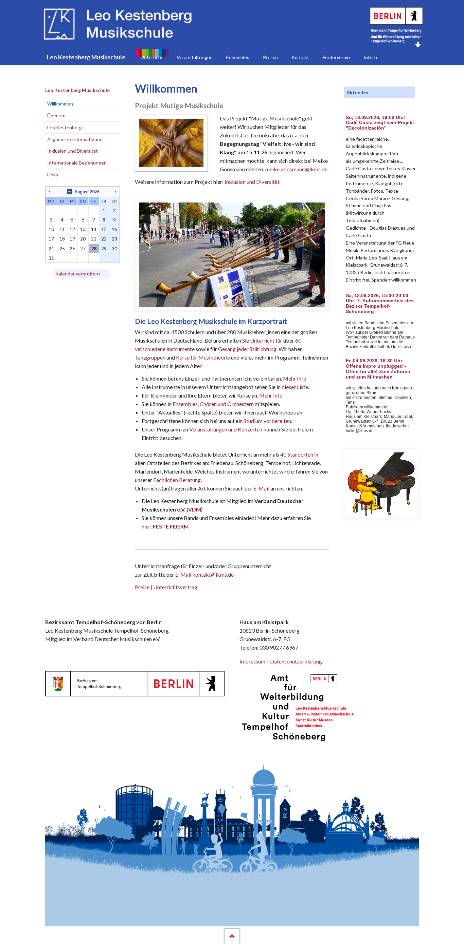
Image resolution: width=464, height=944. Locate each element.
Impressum (252, 661)
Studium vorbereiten (267, 421)
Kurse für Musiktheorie (203, 357)
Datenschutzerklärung (296, 661)
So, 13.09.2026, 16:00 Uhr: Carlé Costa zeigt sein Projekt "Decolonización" (380, 123)
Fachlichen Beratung (176, 480)
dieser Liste (295, 387)
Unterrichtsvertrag (175, 587)
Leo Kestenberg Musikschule (77, 90)
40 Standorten (296, 454)
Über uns (57, 115)
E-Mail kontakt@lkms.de (204, 574)
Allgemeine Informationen (75, 139)
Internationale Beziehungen (77, 163)
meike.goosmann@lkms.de (296, 169)
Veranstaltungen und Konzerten (225, 429)
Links (52, 174)
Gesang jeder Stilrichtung (247, 349)
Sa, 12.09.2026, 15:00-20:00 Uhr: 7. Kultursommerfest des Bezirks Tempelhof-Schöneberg (380, 303)
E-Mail (261, 488)
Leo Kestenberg (64, 127)
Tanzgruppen (150, 357)
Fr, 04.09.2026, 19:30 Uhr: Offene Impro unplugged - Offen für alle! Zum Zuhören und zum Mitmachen (378, 368)
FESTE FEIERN (170, 526)
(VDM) (194, 509)
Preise (142, 587)
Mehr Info (294, 378)
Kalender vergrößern (77, 273)
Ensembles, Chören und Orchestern (213, 404)
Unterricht (262, 340)
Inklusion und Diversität (252, 181)
